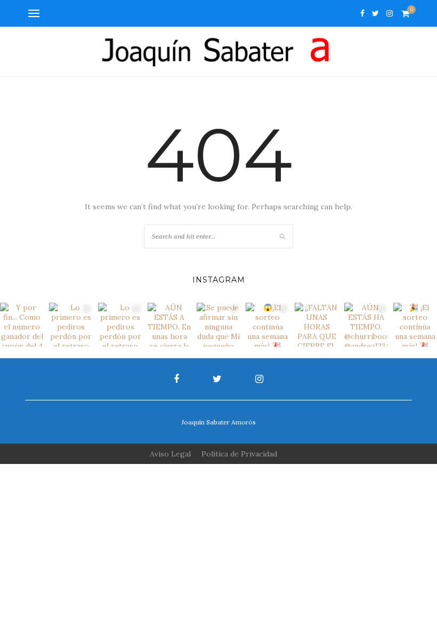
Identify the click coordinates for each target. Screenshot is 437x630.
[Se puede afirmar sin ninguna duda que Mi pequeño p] (218, 324)
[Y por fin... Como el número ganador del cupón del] (22, 324)
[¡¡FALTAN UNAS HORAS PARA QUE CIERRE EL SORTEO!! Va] (316, 324)
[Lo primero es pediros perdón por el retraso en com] (71, 324)
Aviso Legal (170, 454)
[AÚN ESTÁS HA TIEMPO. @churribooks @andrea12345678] (366, 324)
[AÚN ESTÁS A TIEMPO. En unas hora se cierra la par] (169, 324)
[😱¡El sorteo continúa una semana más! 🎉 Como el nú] (267, 324)
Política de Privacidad (239, 454)
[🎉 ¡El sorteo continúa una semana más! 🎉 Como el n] (415, 324)
